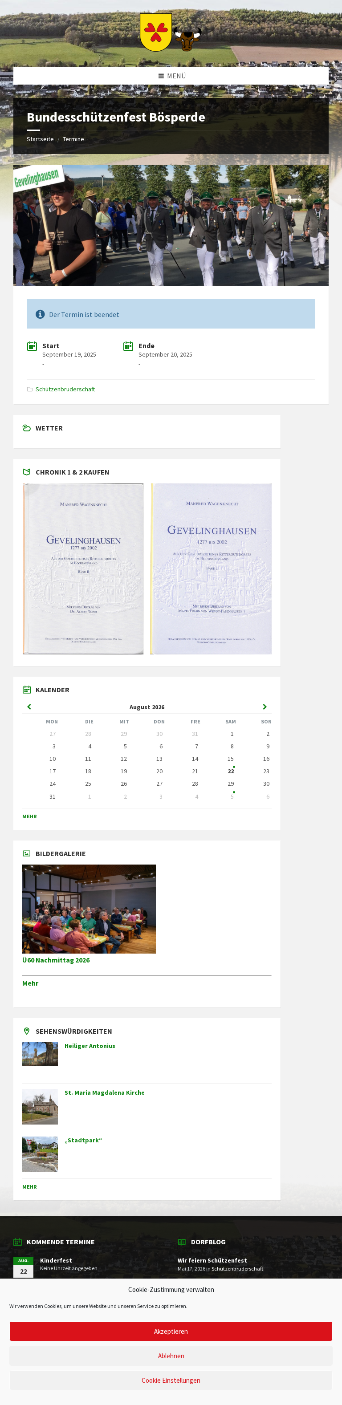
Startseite (40, 139)
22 (231, 771)
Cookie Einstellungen (171, 1380)
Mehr (29, 816)
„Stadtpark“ (83, 1140)
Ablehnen (171, 1356)
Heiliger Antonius (90, 1046)
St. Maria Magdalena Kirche (105, 1092)
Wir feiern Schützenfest (212, 1260)
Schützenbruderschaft (65, 389)
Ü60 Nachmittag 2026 (56, 960)
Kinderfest (56, 1260)
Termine (73, 139)
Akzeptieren (171, 1331)
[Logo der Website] (171, 49)
